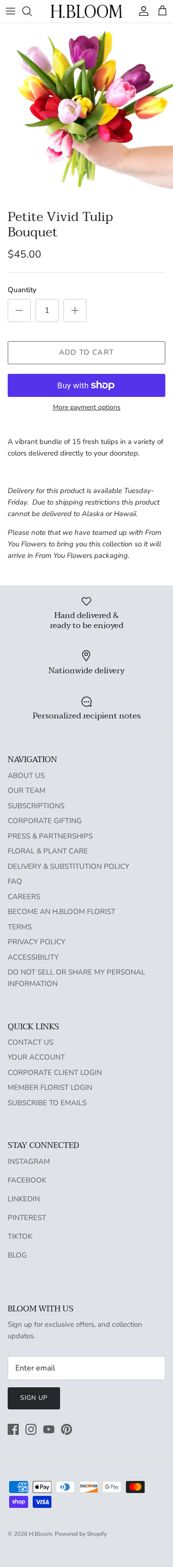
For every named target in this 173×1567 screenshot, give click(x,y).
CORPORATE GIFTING (45, 821)
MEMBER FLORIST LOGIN (50, 1087)
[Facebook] (13, 1429)
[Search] (31, 11)
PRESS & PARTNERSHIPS (50, 836)
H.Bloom (40, 1534)
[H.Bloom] (86, 11)
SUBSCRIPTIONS (36, 806)
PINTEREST (27, 1217)
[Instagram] (31, 1429)
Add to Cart (86, 352)
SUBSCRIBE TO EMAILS (47, 1103)
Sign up (34, 1398)
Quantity (22, 290)
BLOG (17, 1255)
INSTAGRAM (29, 1161)
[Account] (141, 11)
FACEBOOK (27, 1180)
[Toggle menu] (10, 11)
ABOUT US (26, 775)
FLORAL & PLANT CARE (48, 851)
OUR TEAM (27, 790)
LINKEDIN (24, 1199)
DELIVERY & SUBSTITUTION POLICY (68, 866)
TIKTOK (20, 1236)
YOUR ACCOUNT (36, 1057)
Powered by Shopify (81, 1534)
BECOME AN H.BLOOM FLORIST (61, 911)
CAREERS (24, 896)
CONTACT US (30, 1042)
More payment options (87, 408)
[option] (86, 113)
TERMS (20, 927)
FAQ (15, 881)
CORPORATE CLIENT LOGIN (55, 1072)
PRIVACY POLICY (36, 942)
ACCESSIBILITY (33, 957)
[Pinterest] (66, 1429)
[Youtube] (48, 1429)
